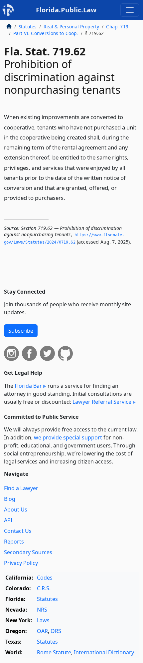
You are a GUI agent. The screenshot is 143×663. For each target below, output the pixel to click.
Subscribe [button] (20, 330)
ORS (56, 631)
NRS (42, 609)
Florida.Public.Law (66, 9)
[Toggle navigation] (129, 10)
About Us (15, 509)
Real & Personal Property (71, 26)
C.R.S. (44, 588)
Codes (45, 577)
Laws (43, 620)
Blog (9, 499)
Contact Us (18, 531)
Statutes (28, 26)
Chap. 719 (117, 26)
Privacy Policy (21, 563)
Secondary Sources (28, 552)
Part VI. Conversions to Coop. (45, 33)
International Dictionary (104, 652)
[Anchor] (69, 197)
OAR (42, 631)
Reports (14, 541)
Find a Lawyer (21, 488)
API (8, 520)
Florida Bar (28, 385)
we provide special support (68, 437)
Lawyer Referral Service (101, 401)
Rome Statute (54, 652)
